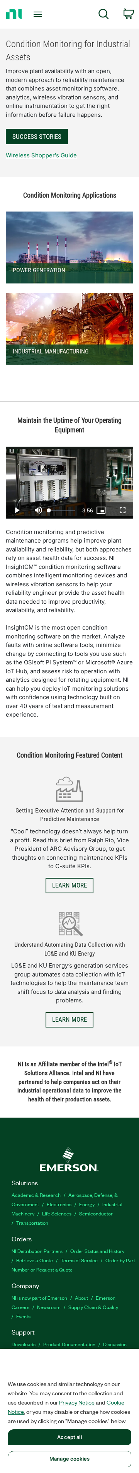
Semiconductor (96, 1213)
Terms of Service (79, 1260)
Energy (87, 1204)
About (81, 1297)
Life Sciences (56, 1213)
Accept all (69, 1437)
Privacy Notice (77, 1402)
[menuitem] (103, 15)
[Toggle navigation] (39, 14)
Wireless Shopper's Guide (41, 155)
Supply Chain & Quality (93, 1307)
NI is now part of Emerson (39, 1297)
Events (23, 1316)
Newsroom (49, 1307)
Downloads (24, 1344)
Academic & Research (36, 1194)
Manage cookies (69, 1459)
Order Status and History (97, 1251)
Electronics (59, 1204)
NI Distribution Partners (37, 1251)
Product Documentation (69, 1344)
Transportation (32, 1222)
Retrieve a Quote (34, 1260)
